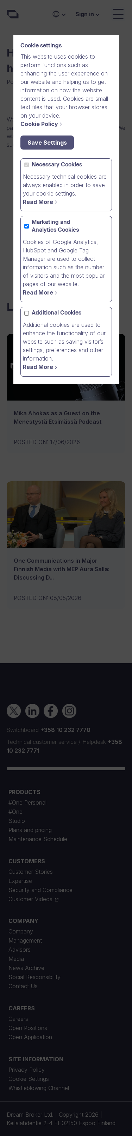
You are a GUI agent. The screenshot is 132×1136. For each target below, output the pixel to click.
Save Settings (47, 142)
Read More (38, 201)
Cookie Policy (39, 123)
